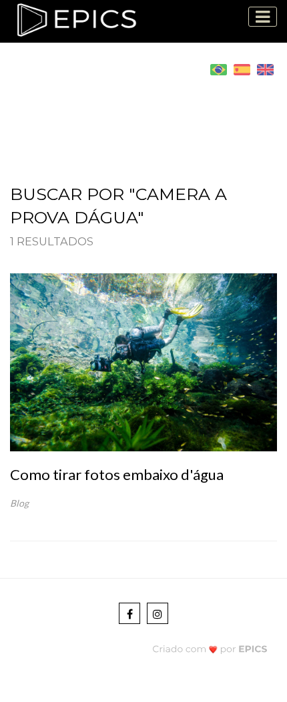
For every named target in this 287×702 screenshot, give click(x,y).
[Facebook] (129, 613)
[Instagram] (158, 613)
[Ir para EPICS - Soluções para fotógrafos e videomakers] (210, 649)
